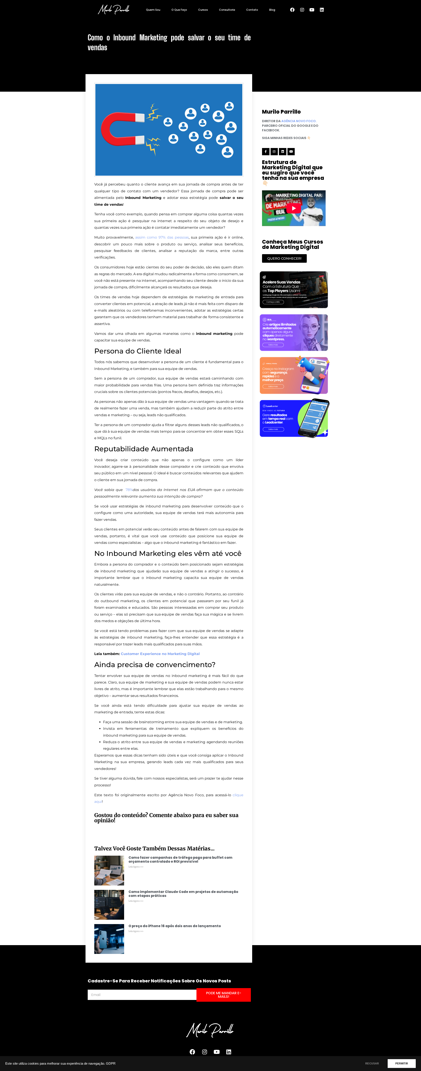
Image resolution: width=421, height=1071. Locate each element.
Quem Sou (153, 10)
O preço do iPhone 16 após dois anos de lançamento (174, 926)
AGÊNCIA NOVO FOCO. (299, 121)
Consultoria (227, 10)
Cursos (203, 10)
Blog (272, 10)
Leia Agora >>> (136, 866)
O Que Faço (179, 10)
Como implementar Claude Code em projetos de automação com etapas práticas (183, 893)
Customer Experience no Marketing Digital (160, 654)
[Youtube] (312, 9)
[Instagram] (302, 9)
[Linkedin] (322, 9)
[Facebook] (292, 9)
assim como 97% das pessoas (162, 237)
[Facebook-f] (265, 151)
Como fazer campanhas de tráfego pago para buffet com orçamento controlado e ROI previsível (180, 859)
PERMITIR (401, 1063)
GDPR (111, 1063)
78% (129, 490)
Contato (252, 10)
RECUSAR (372, 1063)
